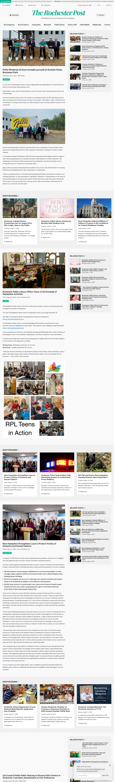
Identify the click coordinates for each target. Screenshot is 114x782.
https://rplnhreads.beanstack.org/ (13, 319)
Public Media (84, 25)
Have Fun (108, 5)
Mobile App (97, 25)
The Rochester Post (57, 12)
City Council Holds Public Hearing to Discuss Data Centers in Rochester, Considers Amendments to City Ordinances (70, 1)
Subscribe (15, 15)
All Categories (9, 25)
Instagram (7, 5)
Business (6, 79)
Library (6, 301)
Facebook (20, 5)
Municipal (47, 25)
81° (100, 5)
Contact (107, 25)
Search (101, 15)
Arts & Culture (23, 25)
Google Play (46, 5)
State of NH (72, 25)
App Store (33, 5)
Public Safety (59, 25)
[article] (89, 39)
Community (36, 25)
